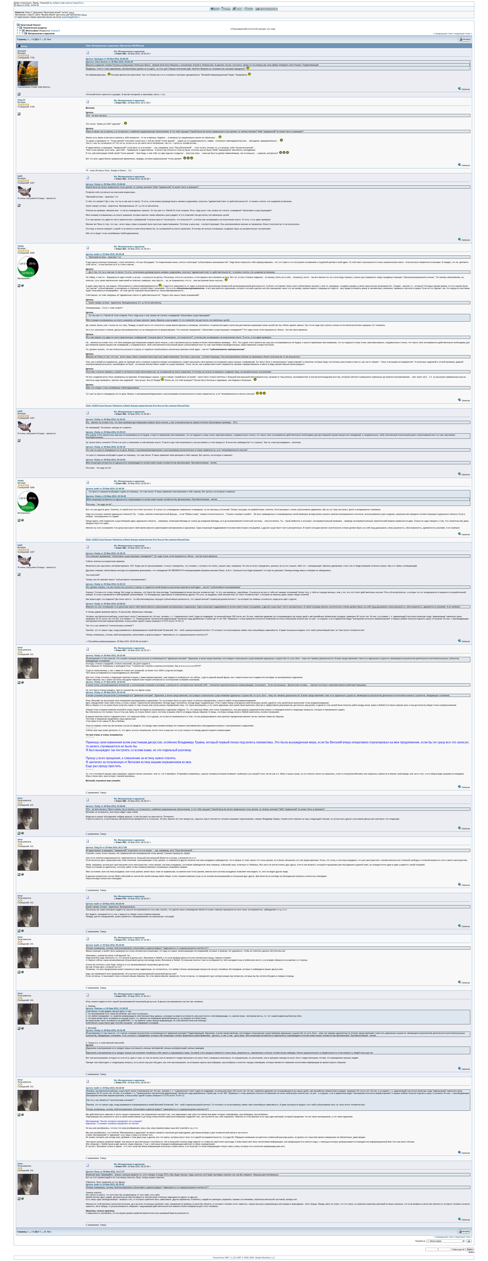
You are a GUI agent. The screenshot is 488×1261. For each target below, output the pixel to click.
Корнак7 (55, 30)
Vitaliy (21, 246)
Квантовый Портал (31, 25)
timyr (20, 647)
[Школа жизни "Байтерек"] (22, 683)
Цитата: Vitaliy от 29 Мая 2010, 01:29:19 (105, 419)
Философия (32, 30)
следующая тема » (462, 33)
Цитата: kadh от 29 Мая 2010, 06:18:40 (105, 945)
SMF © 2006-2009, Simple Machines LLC (256, 1257)
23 (45, 39)
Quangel (22, 51)
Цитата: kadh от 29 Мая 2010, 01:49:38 (105, 488)
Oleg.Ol (21, 100)
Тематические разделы (35, 28)
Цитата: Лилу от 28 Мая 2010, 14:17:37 (105, 1171)
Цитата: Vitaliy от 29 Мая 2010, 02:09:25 (105, 604)
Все (49, 39)
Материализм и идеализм (41, 33)
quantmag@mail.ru (70, 17)
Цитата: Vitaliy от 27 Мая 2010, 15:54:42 (105, 682)
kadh (20, 176)
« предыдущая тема (443, 33)
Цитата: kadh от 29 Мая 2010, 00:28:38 (105, 254)
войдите (57, 3)
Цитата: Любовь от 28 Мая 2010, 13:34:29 (107, 1008)
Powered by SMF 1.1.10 (224, 1257)
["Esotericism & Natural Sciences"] (22, 286)
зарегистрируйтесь (74, 3)
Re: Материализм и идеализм (129, 51)
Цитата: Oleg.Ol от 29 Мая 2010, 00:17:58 (106, 847)
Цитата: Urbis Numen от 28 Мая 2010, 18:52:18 (109, 62)
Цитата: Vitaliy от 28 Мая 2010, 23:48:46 (105, 184)
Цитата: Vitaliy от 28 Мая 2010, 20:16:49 (105, 460)
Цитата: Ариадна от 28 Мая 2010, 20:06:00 (107, 59)
